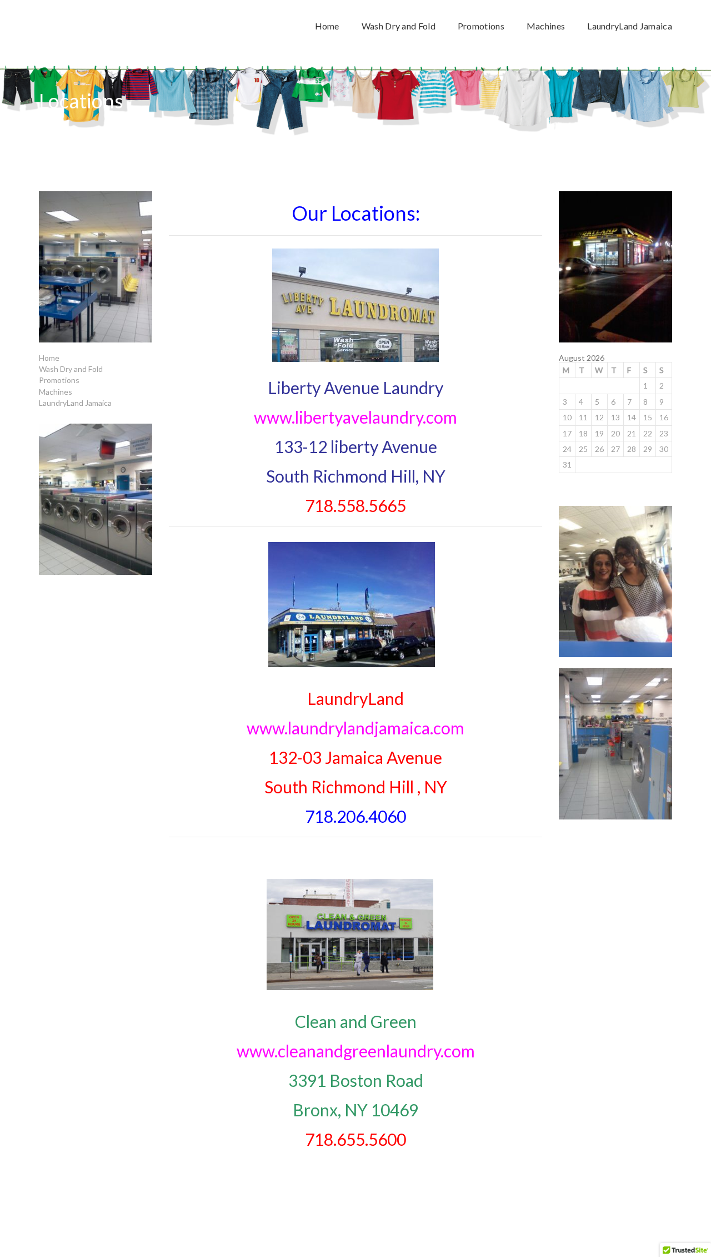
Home (49, 357)
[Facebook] (669, 1224)
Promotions (59, 380)
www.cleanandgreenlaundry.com (356, 1051)
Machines (55, 391)
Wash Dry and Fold (71, 369)
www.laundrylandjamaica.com (355, 728)
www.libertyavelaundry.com (355, 417)
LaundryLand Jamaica (75, 403)
